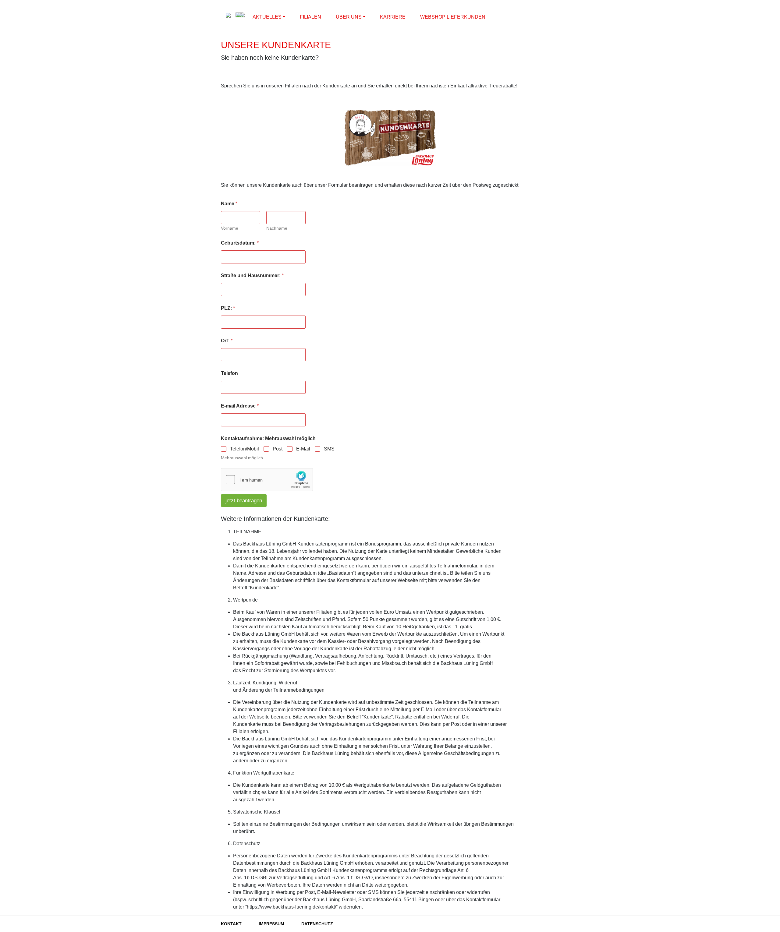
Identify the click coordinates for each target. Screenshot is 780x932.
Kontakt (231, 923)
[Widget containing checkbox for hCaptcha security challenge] (267, 479)
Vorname (229, 228)
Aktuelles (267, 16)
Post (277, 448)
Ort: (226, 340)
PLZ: (228, 308)
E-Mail (303, 448)
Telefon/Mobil (244, 448)
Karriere (393, 16)
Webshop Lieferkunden (452, 16)
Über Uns (349, 16)
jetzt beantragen (243, 500)
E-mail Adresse (240, 405)
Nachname (276, 228)
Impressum (271, 923)
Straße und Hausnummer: (252, 275)
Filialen (310, 16)
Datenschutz (317, 923)
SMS (329, 448)
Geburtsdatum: (240, 242)
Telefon (229, 373)
